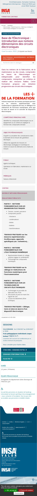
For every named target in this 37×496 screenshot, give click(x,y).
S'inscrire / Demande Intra (14, 350)
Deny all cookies (27, 490)
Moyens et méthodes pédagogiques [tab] (14, 193)
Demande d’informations (14, 354)
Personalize (19, 493)
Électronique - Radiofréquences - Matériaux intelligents (18, 27)
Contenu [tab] (5, 188)
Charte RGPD (5, 423)
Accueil (3, 25)
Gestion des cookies (7, 427)
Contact (4, 422)
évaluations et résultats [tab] (11, 198)
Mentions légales (19, 422)
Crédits (11, 422)
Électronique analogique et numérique (14, 28)
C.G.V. (28, 422)
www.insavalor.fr (20, 427)
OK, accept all (11, 490)
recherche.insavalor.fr (8, 429)
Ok (33, 63)
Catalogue (10, 25)
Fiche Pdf (7, 359)
